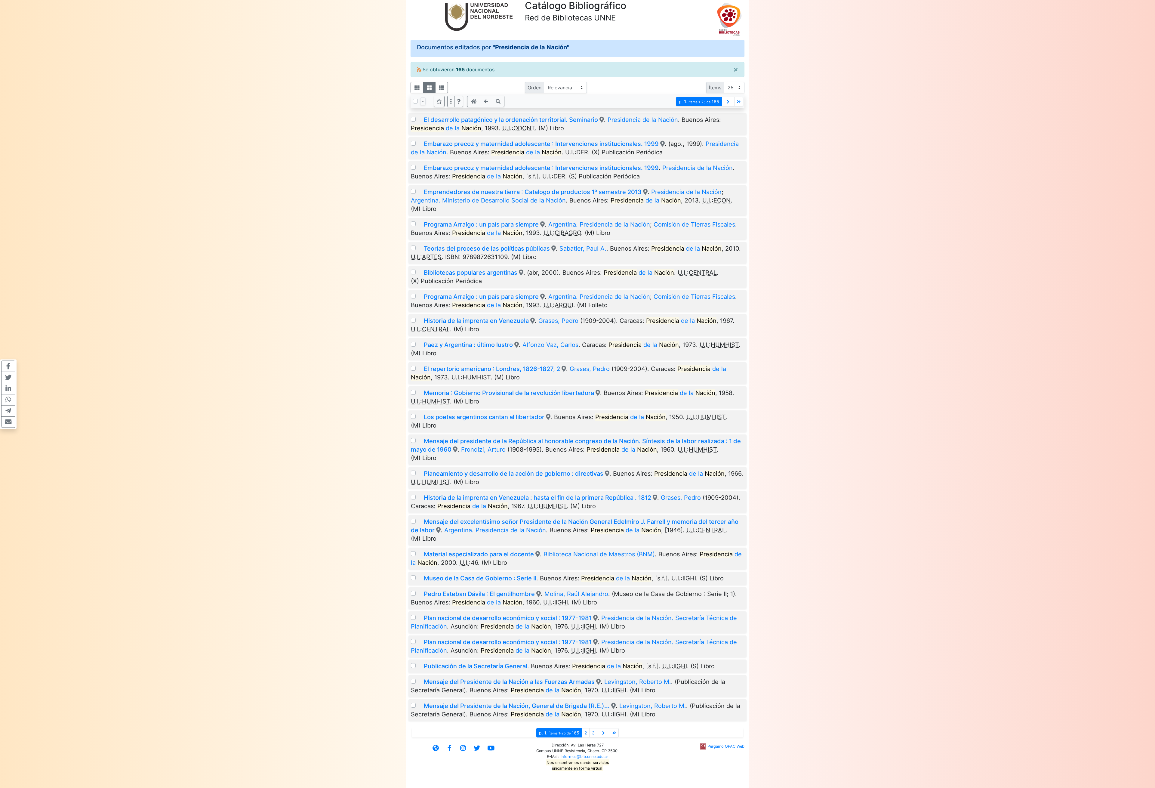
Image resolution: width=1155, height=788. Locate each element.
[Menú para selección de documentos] (423, 101)
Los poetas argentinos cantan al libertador (484, 417)
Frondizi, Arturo (483, 449)
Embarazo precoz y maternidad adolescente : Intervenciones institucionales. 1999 (541, 143)
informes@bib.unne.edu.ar (584, 756)
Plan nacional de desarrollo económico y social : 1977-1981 (508, 618)
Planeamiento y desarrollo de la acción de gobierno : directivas (513, 473)
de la (446, 128)
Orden (534, 88)
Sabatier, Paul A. (582, 248)
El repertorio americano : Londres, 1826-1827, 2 (492, 368)
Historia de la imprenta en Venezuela (476, 320)
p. (699, 101)
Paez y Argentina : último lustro (468, 344)
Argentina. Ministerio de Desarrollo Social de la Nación (488, 200)
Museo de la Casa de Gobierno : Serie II (480, 578)
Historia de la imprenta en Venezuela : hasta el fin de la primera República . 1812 (537, 497)
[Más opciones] (450, 101)
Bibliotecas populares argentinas (470, 272)
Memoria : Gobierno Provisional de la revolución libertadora (509, 393)
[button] (458, 101)
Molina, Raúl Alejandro (576, 594)
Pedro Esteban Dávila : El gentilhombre (479, 594)
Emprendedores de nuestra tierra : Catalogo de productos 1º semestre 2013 (533, 192)
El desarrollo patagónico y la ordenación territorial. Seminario (511, 119)
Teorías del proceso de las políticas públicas (487, 248)
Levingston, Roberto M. (637, 681)
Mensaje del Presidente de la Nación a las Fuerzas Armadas (509, 681)
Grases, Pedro (558, 320)
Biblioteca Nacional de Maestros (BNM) (599, 554)
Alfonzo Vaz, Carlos (550, 344)
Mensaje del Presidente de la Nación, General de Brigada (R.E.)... (517, 705)
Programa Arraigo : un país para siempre (481, 224)
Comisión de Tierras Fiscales (694, 224)
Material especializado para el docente (479, 554)
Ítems (715, 88)
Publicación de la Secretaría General (475, 666)
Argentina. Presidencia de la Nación (599, 224)
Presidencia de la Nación (643, 119)
